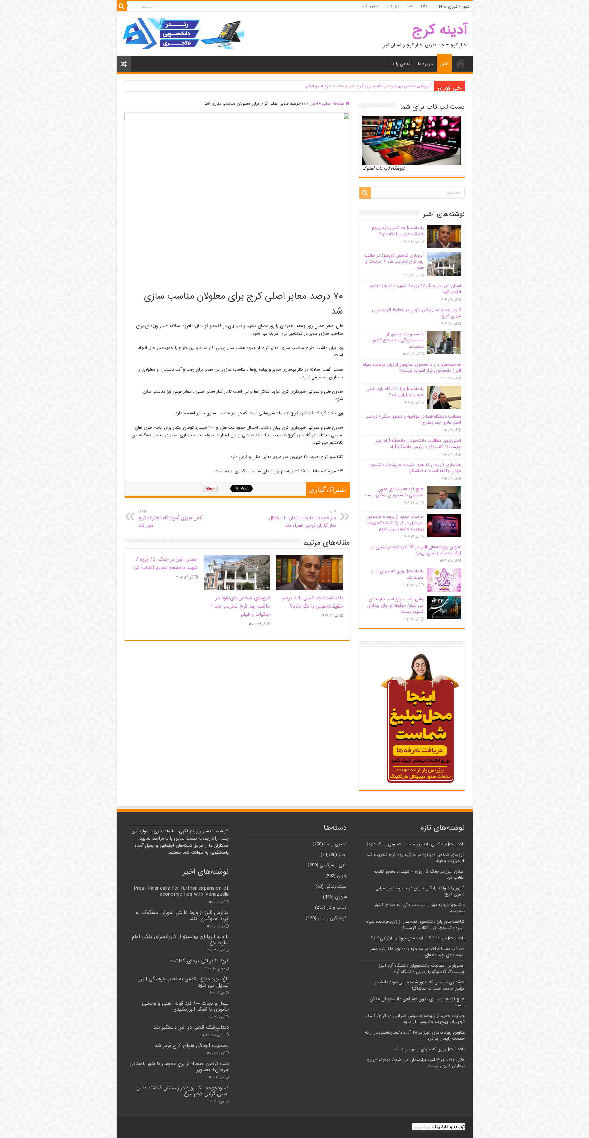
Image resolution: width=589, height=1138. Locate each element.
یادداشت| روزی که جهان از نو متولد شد (397, 574)
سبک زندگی (336, 886)
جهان (342, 875)
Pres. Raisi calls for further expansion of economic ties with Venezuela (181, 891)
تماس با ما (370, 6)
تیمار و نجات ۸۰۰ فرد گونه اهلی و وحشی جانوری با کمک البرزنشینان (185, 1006)
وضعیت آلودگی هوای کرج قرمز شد (192, 1045)
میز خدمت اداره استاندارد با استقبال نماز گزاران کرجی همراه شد (302, 518)
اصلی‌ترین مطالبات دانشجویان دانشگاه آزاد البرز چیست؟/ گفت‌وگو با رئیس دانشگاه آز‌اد (418, 443)
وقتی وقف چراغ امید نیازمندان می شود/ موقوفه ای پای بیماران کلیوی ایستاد (395, 605)
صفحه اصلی (334, 103)
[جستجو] (122, 6)
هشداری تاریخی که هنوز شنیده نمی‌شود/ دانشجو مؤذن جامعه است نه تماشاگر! (416, 468)
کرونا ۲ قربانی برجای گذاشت (199, 961)
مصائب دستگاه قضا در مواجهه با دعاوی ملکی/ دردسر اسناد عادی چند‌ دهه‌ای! (413, 419)
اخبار (410, 6)
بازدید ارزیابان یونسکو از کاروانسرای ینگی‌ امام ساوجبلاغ (180, 940)
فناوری (341, 897)
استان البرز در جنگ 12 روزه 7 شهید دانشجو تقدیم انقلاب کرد (165, 563)
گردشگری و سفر (332, 918)
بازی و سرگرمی (333, 865)
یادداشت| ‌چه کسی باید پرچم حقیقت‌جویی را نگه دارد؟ (312, 602)
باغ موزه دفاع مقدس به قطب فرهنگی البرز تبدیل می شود (184, 982)
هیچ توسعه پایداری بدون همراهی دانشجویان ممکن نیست (393, 492)
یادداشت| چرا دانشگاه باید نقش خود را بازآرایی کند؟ (395, 391)
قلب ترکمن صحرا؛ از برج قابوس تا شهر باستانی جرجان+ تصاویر (179, 1067)
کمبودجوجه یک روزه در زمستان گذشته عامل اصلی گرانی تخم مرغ (182, 1091)
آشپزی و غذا (335, 844)
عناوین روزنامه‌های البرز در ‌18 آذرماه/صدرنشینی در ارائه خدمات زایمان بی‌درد (416, 550)
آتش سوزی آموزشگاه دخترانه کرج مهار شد (170, 518)
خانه (424, 6)
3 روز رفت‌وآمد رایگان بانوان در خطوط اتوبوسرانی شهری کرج (416, 313)
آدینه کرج (440, 29)
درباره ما (392, 6)
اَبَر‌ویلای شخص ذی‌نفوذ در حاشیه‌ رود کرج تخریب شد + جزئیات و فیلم (369, 85)
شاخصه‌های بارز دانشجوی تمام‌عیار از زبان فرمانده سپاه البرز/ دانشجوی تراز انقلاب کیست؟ (412, 367)
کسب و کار (337, 907)
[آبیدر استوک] (183, 33)
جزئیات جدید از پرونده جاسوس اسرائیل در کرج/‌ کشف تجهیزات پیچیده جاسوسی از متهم (395, 522)
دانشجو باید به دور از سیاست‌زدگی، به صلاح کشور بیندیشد (398, 340)
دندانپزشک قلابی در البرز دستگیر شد (191, 1027)
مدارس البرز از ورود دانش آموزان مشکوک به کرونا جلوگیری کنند (182, 915)
